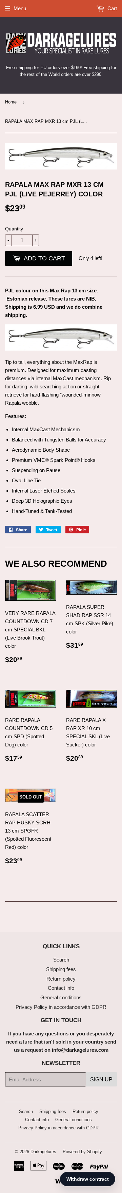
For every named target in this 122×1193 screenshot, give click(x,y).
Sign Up (101, 1079)
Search (61, 960)
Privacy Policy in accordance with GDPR (61, 1007)
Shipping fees (61, 969)
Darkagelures (43, 1151)
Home (11, 101)
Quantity (14, 228)
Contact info (61, 988)
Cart (111, 8)
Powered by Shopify (82, 1151)
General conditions (61, 997)
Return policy (61, 979)
